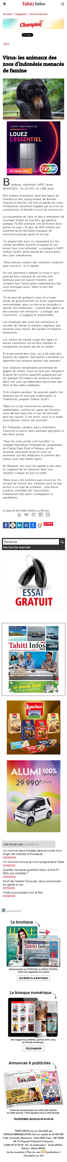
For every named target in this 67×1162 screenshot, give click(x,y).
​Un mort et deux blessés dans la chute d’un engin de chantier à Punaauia (32, 852)
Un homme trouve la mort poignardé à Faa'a (33, 862)
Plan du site (33, 1152)
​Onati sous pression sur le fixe (23, 892)
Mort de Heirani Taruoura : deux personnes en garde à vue (32, 882)
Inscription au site (34, 1155)
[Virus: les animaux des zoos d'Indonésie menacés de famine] (33, 80)
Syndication (52, 1152)
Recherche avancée (17, 547)
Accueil (7, 14)
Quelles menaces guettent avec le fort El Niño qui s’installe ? (31, 871)
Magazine (20, 14)
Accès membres (15, 1152)
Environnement (39, 14)
